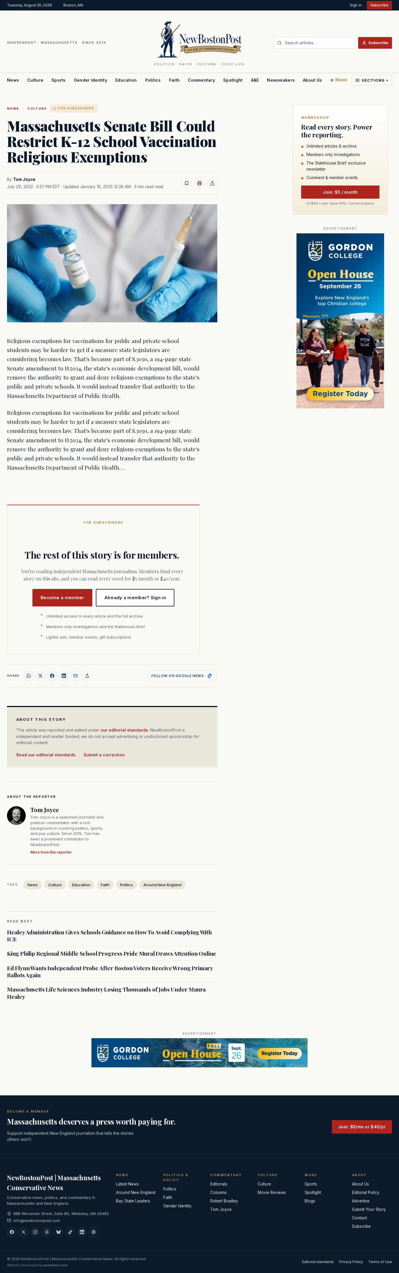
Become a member (62, 597)
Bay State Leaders (133, 1201)
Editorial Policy (365, 1192)
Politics (153, 80)
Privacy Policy (351, 1262)
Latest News (127, 1184)
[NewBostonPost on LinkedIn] (81, 1232)
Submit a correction (104, 754)
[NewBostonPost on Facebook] (11, 1232)
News (13, 80)
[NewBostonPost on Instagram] (35, 1232)
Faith (174, 80)
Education (126, 80)
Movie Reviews (272, 1192)
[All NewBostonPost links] (93, 1232)
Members (345, 79)
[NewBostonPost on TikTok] (70, 1232)
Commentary (201, 80)
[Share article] (212, 183)
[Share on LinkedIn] (64, 676)
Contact (359, 1218)
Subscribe (379, 5)
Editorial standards (318, 1262)
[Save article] (187, 183)
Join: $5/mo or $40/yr (362, 1126)
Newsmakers (281, 80)
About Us (312, 80)
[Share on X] (41, 676)
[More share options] (87, 676)
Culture (35, 80)
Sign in (356, 5)
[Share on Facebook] (52, 676)
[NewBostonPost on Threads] (46, 1232)
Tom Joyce (24, 179)
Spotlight (233, 80)
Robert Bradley (224, 1201)
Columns (218, 1192)
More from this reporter (51, 852)
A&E (255, 80)
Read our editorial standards (46, 754)
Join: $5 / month (340, 192)
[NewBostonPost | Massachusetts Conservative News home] (199, 39)
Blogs (310, 1201)
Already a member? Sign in (135, 597)
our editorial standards (124, 730)
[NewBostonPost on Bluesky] (58, 1232)
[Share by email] (76, 676)
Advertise (360, 1201)
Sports (58, 80)
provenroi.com (55, 1265)
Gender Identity (90, 80)
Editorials (218, 1184)
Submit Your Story (369, 1209)
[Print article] (199, 183)
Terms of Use (380, 1262)
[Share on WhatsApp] (29, 676)
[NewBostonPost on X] (23, 1232)
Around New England (162, 884)
